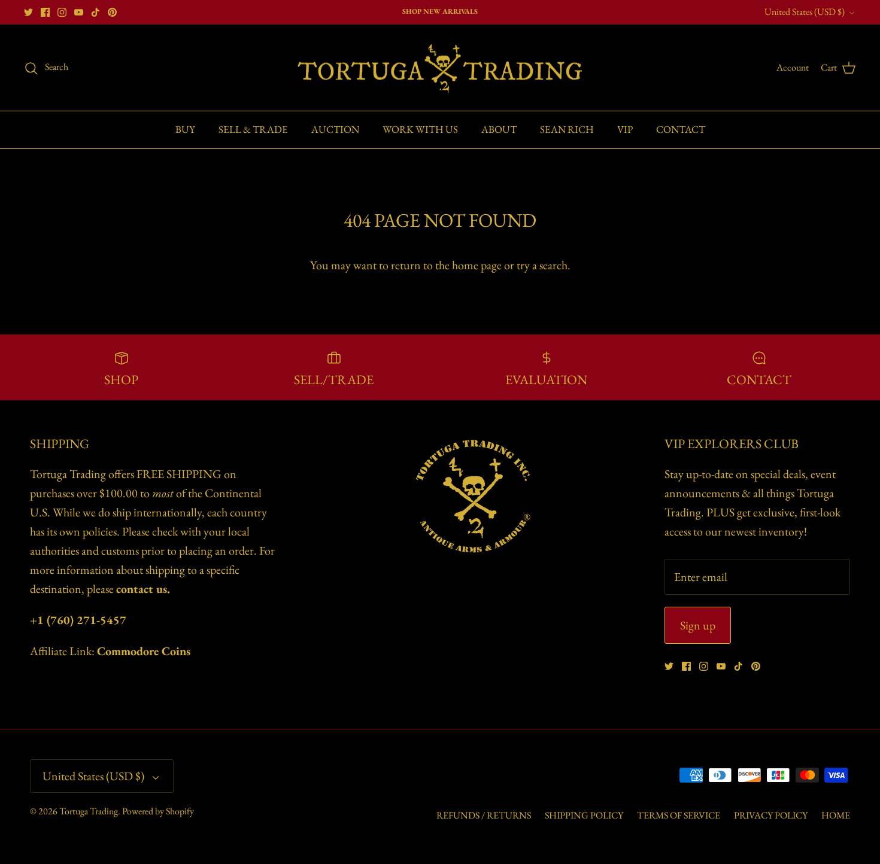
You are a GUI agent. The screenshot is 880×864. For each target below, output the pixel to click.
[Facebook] (45, 12)
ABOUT (499, 129)
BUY (185, 129)
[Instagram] (61, 12)
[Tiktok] (95, 12)
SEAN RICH (567, 129)
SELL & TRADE (253, 129)
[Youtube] (78, 12)
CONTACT (680, 129)
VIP (625, 129)
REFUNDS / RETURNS (483, 815)
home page (477, 265)
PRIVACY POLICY (771, 815)
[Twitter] (28, 12)
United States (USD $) (804, 11)
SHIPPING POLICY (584, 815)
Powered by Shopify (158, 811)
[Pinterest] (112, 12)
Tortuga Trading (88, 811)
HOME (835, 815)
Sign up (697, 625)
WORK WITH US (420, 129)
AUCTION (335, 129)
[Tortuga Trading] (440, 67)
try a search (542, 265)
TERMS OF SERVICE (678, 815)
